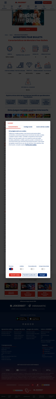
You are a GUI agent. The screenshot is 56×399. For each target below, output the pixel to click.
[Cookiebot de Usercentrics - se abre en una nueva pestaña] (42, 123)
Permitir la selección (29, 275)
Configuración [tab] (28, 127)
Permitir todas (15, 275)
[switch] (22, 269)
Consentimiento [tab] (13, 126)
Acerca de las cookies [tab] (42, 127)
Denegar (42, 275)
